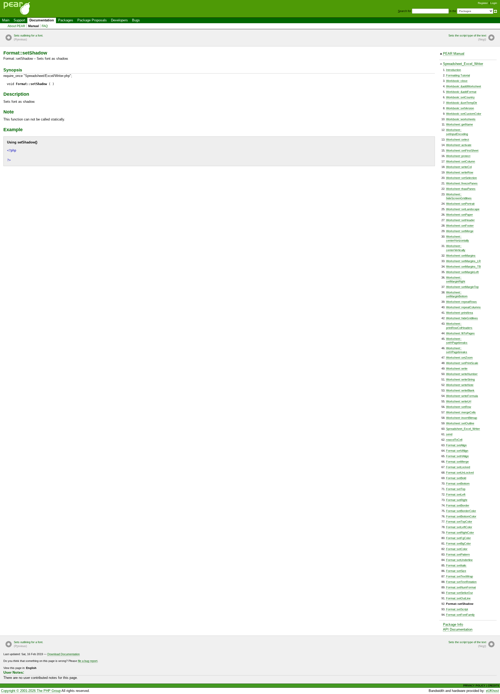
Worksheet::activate (458, 145)
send (449, 434)
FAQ (45, 26)
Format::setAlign (456, 445)
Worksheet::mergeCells (461, 412)
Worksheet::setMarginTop (462, 286)
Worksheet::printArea (459, 312)
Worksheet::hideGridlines (462, 318)
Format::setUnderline (459, 560)
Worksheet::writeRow (459, 172)
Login (493, 3)
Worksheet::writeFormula (462, 395)
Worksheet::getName (459, 124)
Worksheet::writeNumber (462, 374)
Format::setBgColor (458, 543)
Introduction (453, 69)
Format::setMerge (457, 461)
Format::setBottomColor (461, 516)
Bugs (136, 20)
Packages (65, 20)
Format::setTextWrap (459, 576)
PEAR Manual (453, 54)
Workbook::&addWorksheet (463, 86)
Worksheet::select (457, 139)
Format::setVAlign (457, 450)
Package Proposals (92, 20)
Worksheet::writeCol (459, 166)
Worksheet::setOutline (460, 423)
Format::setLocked (458, 467)
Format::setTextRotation (461, 581)
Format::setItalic (456, 565)
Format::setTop (455, 489)
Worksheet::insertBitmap (461, 417)
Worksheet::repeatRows (461, 301)
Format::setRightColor (460, 532)
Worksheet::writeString (460, 379)
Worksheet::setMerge (459, 231)
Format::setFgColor (458, 538)
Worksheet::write (456, 368)
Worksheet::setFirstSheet (462, 150)
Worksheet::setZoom (459, 357)
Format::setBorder (457, 505)
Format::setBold (456, 478)
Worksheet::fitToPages (460, 333)
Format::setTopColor (459, 521)
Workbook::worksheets (461, 119)
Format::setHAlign (457, 456)
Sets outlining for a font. (28, 37)
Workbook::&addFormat (461, 91)
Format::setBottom (458, 483)
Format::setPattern (458, 554)
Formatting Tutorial (458, 75)
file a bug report (87, 660)
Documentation (41, 20)
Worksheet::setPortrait (460, 203)
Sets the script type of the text (467, 37)
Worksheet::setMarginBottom (456, 294)
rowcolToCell (454, 439)
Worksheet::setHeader (460, 220)
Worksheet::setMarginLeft (462, 272)
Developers (119, 20)
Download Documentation (63, 654)
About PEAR (16, 26)
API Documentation (457, 629)
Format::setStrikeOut (459, 592)
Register (483, 3)
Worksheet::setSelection (461, 177)
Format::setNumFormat (461, 587)
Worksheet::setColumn (460, 161)
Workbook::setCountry (460, 97)
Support (19, 20)
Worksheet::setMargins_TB (463, 266)
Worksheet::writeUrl (458, 401)
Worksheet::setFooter (460, 225)
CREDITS (493, 685)
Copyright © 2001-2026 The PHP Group (31, 691)
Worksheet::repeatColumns (463, 307)
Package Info (453, 624)
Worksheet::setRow (458, 406)
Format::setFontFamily (460, 614)
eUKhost (492, 691)
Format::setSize (456, 570)
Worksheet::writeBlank (460, 390)
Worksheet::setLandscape (462, 209)
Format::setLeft (455, 494)
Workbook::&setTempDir (461, 102)
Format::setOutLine (458, 598)
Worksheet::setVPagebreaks (456, 350)
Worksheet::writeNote (459, 385)
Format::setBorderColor (461, 510)
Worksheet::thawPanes (461, 188)
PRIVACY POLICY (474, 685)
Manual (33, 26)
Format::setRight (456, 500)
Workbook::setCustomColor (463, 113)
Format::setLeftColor (459, 527)
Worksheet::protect (458, 156)
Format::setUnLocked (460, 472)
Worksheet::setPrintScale (462, 363)
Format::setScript (457, 609)
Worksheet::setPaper (459, 214)
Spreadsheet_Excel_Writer (463, 64)
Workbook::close (456, 80)
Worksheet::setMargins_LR (463, 261)
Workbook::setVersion (460, 108)
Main (5, 20)
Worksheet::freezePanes (462, 183)
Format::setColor (456, 549)
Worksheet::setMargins (461, 255)
